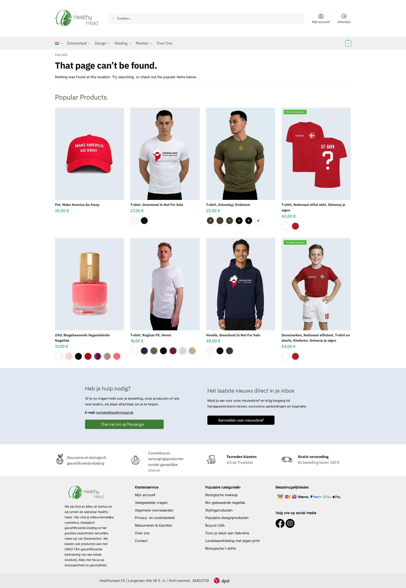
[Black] (144, 220)
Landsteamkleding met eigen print (232, 541)
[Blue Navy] (144, 351)
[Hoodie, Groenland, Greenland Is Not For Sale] (240, 284)
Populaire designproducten (227, 518)
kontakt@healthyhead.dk (114, 412)
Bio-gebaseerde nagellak (225, 502)
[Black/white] (248, 220)
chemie (154, 470)
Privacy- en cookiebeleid (155, 518)
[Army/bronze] (220, 220)
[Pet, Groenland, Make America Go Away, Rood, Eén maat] (89, 154)
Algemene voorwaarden (154, 510)
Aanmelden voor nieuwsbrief (241, 420)
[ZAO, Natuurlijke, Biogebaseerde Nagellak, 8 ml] (89, 284)
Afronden (344, 22)
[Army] (154, 351)
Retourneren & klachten (153, 525)
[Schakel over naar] (60, 43)
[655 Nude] (107, 356)
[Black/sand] (239, 220)
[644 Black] (78, 356)
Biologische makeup (221, 495)
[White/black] (258, 220)
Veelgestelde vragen (151, 502)
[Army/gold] (210, 220)
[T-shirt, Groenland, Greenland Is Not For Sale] (165, 154)
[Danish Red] (295, 226)
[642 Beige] (69, 356)
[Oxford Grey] (182, 351)
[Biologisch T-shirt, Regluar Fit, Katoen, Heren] (165, 284)
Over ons (142, 533)
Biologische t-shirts (220, 548)
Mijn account (321, 22)
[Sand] (192, 351)
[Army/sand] (229, 220)
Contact (141, 541)
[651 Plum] (97, 356)
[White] (134, 220)
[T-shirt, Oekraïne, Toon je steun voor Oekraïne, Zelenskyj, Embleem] (240, 154)
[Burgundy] (173, 351)
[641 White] (59, 356)
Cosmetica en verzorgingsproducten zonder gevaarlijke (166, 459)
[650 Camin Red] (88, 356)
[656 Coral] (117, 356)
